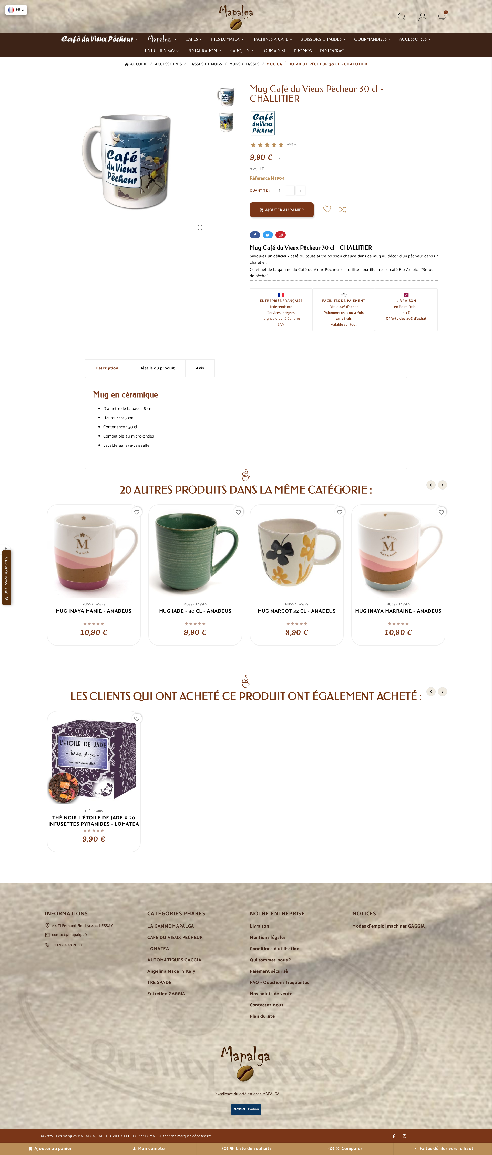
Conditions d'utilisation (275, 949)
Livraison (259, 926)
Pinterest (280, 234)
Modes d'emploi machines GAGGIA (388, 926)
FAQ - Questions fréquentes (279, 982)
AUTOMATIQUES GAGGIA (174, 960)
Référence (260, 178)
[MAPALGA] (161, 39)
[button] (16, 10)
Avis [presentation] (200, 368)
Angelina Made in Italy (171, 971)
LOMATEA (158, 949)
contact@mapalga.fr (69, 935)
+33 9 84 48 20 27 (67, 945)
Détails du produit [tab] (157, 368)
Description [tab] (107, 368)
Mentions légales (268, 937)
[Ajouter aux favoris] (327, 209)
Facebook (255, 234)
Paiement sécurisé (269, 971)
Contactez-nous (266, 1005)
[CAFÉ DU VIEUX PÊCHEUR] (99, 39)
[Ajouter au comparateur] (342, 210)
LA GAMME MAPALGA (170, 926)
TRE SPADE (159, 982)
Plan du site (262, 1016)
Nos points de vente (271, 994)
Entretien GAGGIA (166, 994)
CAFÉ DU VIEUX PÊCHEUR (175, 937)
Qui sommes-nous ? (270, 960)
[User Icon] (422, 17)
